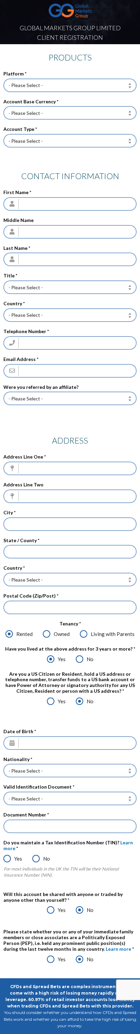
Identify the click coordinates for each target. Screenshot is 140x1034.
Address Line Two (23, 484)
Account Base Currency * (30, 101)
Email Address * (20, 359)
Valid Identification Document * (38, 787)
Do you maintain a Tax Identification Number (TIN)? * (68, 845)
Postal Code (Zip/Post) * (30, 596)
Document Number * (26, 814)
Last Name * (16, 248)
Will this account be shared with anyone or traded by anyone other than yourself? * (63, 897)
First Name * (17, 192)
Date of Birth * (19, 731)
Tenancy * (70, 623)
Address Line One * (24, 457)
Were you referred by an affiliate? (40, 387)
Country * (14, 303)
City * (9, 512)
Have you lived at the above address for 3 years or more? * (70, 649)
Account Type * (20, 129)
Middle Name (18, 220)
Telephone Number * (26, 331)
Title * (10, 275)
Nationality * (17, 759)
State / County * (21, 540)
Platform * (15, 73)
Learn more (118, 949)
